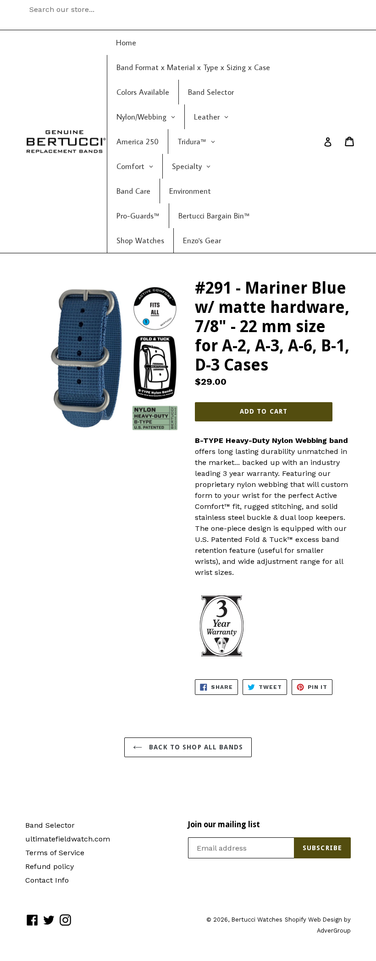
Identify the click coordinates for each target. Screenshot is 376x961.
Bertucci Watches (256, 919)
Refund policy (49, 866)
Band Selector (50, 825)
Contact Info (47, 880)
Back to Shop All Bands (195, 747)
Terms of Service (54, 852)
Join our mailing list (224, 824)
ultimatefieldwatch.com (67, 839)
